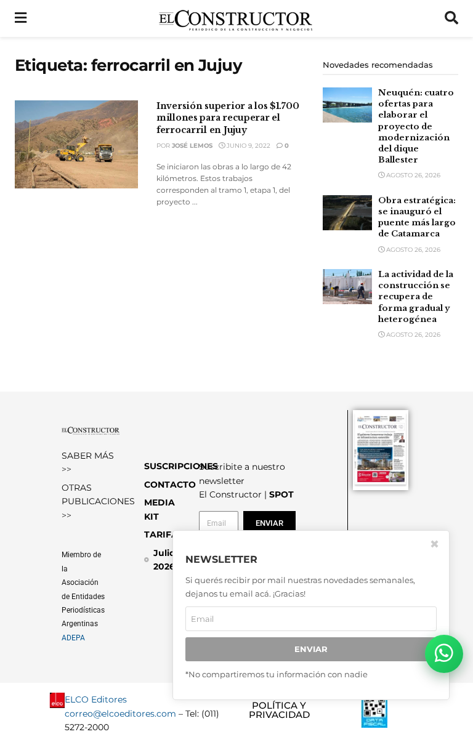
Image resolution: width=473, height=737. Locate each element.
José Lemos (192, 146)
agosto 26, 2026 (412, 175)
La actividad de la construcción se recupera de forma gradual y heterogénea (415, 296)
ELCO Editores (96, 699)
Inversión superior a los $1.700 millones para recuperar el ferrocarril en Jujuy (227, 117)
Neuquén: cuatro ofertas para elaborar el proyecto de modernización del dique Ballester (416, 126)
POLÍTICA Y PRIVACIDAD (279, 709)
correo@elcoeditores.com (120, 713)
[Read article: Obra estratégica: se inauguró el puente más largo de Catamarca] (347, 212)
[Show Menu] (20, 18)
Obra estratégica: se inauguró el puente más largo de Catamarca (417, 217)
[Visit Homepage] (235, 18)
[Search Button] (451, 18)
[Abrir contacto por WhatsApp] (444, 654)
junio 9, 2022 (247, 146)
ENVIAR (311, 649)
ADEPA (73, 638)
